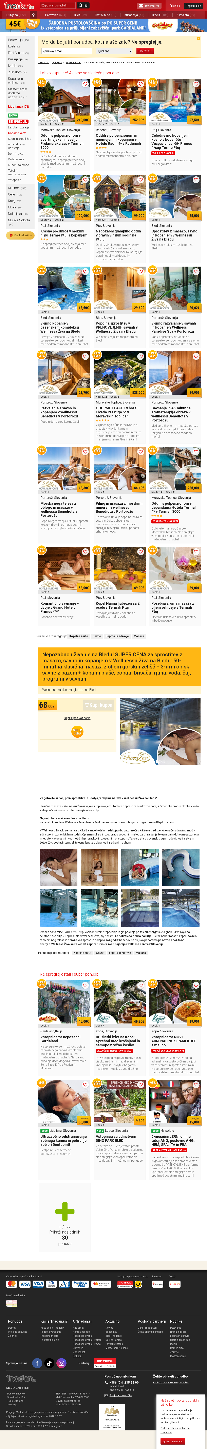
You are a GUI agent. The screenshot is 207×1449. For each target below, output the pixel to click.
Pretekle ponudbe (17, 1331)
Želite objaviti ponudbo (150, 1331)
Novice (109, 1327)
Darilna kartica (20, 235)
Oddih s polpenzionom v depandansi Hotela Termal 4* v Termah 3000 (173, 507)
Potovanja (55, 15)
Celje (15, 194)
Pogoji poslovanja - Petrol (87, 1340)
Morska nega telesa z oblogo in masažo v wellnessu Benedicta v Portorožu (58, 509)
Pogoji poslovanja (83, 1335)
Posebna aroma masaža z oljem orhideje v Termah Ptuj (172, 607)
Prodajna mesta (49, 1335)
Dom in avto (15, 153)
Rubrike (176, 1321)
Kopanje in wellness (16, 81)
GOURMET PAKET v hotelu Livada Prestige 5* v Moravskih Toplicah (117, 412)
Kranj (14, 201)
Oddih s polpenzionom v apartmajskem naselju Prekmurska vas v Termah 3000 (61, 141)
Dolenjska (18, 214)
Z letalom (186, 15)
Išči (86, 5)
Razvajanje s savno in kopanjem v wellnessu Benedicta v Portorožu (59, 412)
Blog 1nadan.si (114, 1335)
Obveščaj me (152, 5)
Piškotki (77, 1356)
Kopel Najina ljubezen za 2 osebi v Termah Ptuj (117, 605)
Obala (15, 207)
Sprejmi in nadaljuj (173, 1441)
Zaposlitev (111, 1331)
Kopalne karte (17, 133)
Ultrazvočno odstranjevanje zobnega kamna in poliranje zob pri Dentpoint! (63, 1140)
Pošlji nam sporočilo (121, 1395)
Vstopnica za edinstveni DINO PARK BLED (116, 1138)
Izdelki (160, 15)
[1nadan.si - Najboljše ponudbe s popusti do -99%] (19, 5)
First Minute (105, 15)
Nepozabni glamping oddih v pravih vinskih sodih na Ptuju (118, 235)
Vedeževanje (16, 159)
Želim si (12, 1335)
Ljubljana (16, 15)
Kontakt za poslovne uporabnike (170, 1382)
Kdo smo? (78, 1327)
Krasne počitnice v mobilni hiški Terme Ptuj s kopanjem (64, 233)
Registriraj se (193, 5)
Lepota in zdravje (18, 127)
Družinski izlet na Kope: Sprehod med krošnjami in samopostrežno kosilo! (118, 1041)
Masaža (141, 952)
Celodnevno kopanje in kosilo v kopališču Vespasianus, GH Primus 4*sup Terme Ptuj (171, 141)
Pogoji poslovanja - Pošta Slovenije (87, 1346)
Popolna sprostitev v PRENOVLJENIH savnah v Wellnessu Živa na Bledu (117, 327)
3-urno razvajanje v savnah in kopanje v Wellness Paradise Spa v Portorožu (173, 327)
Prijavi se (175, 5)
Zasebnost (79, 1352)
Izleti (80, 15)
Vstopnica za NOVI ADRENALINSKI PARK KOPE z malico (173, 1041)
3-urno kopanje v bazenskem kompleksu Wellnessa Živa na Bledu (60, 327)
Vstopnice (14, 180)
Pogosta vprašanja (51, 1331)
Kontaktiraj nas (81, 1331)
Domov (12, 1327)
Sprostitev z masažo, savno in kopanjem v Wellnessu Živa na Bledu (174, 235)
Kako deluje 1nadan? (52, 1327)
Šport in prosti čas (19, 138)
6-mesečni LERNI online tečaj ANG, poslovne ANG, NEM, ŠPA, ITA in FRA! (173, 1140)
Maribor (17, 188)
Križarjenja (134, 15)
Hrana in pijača (178, 1331)
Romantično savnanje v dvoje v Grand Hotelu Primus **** (59, 607)
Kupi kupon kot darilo (77, 718)
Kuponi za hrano (18, 165)
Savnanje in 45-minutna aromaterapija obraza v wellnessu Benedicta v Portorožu (171, 414)
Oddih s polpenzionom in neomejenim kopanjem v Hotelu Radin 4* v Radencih (118, 139)
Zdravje (174, 1352)
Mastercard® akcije (117, 1348)
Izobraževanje (178, 1356)
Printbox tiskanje (50, 1340)
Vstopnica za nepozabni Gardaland (60, 1039)
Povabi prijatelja (114, 1344)
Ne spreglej (18, 121)
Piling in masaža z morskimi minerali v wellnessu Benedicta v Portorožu (119, 507)
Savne (100, 952)
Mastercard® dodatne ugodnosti (17, 93)
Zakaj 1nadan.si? (147, 1327)
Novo (13, 115)
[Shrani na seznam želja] (85, 84)
